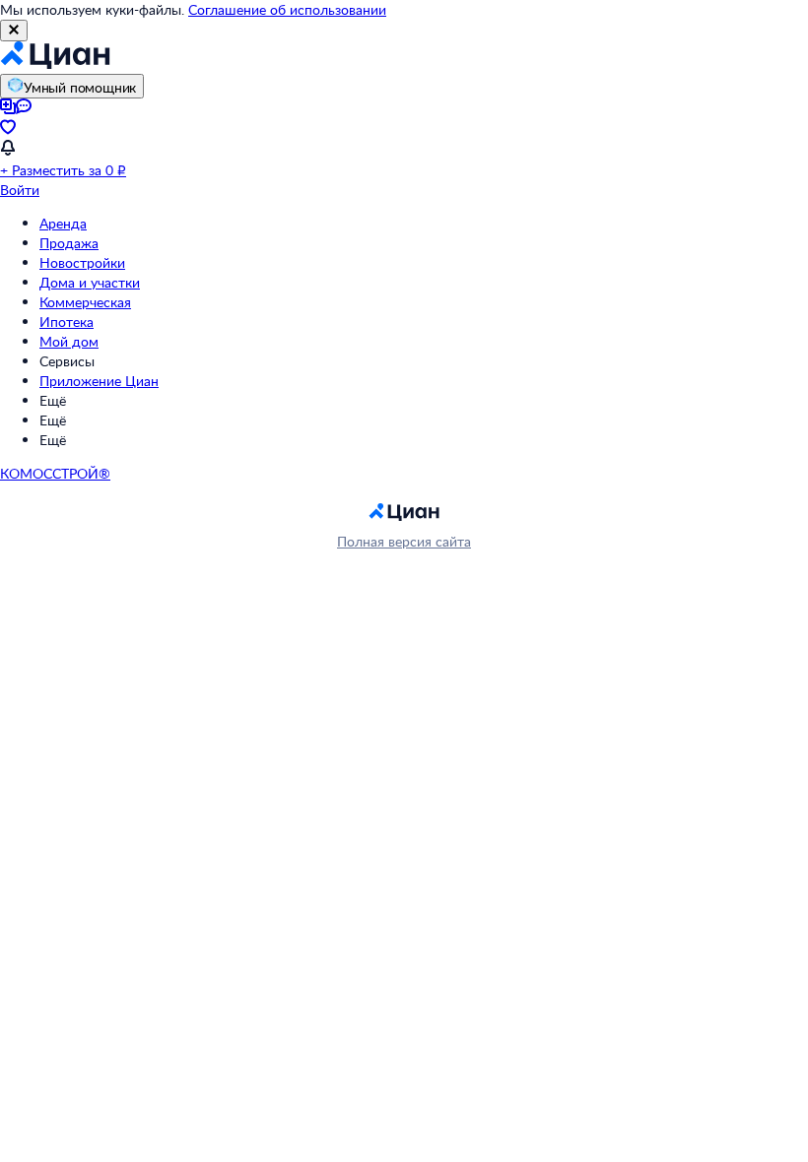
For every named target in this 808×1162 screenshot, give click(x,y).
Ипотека (66, 321)
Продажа (69, 242)
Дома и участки (89, 282)
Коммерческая (85, 301)
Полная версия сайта (404, 541)
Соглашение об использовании (287, 9)
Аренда (63, 223)
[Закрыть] (14, 30)
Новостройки (82, 262)
